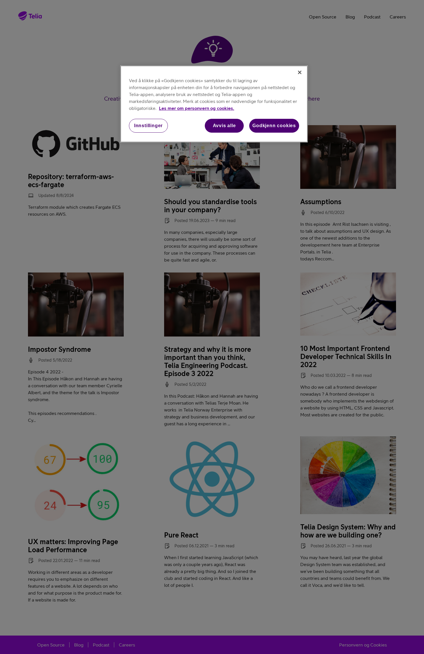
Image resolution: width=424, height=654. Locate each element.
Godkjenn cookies (274, 125)
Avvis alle (224, 125)
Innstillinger (148, 125)
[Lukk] (299, 72)
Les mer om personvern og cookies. (196, 108)
